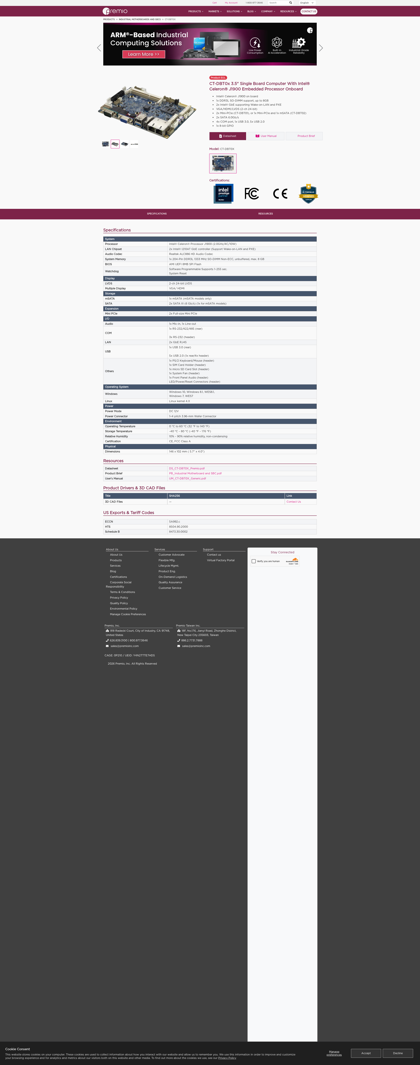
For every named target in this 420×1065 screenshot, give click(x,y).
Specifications (157, 213)
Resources (287, 11)
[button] (321, 48)
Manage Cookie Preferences (128, 614)
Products (194, 11)
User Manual (269, 135)
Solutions (233, 11)
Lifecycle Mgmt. (169, 565)
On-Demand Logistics (173, 576)
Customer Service (170, 587)
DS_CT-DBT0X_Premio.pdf (187, 468)
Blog (250, 11)
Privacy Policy (227, 1057)
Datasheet (229, 135)
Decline (398, 1053)
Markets (214, 11)
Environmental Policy (123, 608)
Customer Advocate (171, 554)
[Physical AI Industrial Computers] (210, 44)
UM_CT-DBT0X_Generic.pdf (187, 478)
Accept (366, 1053)
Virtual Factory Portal (221, 560)
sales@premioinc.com (125, 645)
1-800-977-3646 (254, 2)
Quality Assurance (170, 582)
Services (115, 565)
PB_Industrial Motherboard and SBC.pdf (195, 473)
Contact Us (294, 501)
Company (267, 11)
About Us (116, 554)
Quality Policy (119, 603)
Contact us (309, 11)
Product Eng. (167, 571)
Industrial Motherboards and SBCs (140, 19)
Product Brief (306, 135)
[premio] (115, 11)
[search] (290, 3)
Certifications (118, 576)
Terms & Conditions (122, 592)
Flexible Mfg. (167, 560)
